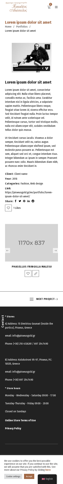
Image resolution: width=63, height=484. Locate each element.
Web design (36, 183)
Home (8, 26)
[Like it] (28, 273)
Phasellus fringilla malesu (32, 266)
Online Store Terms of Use (20, 420)
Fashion (25, 183)
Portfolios (22, 26)
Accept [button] (29, 476)
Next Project (45, 299)
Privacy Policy (13, 428)
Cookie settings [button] (13, 476)
